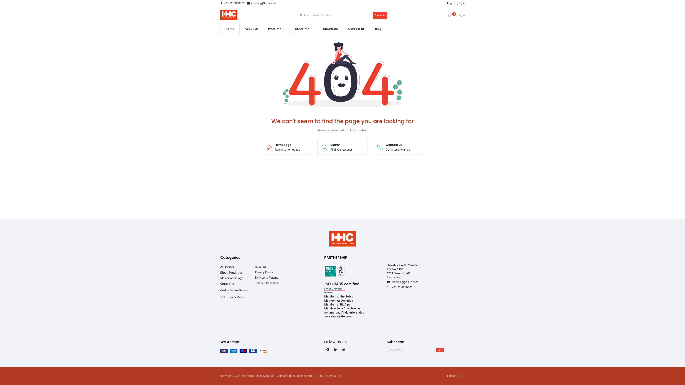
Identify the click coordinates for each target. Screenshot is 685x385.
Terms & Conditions (267, 283)
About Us (261, 266)
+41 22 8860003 (234, 3)
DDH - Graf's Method (233, 297)
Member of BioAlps (337, 304)
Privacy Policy (264, 272)
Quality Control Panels (234, 290)
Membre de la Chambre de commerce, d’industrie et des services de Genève (344, 312)
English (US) (454, 3)
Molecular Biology (231, 278)
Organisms (227, 283)
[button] (304, 15)
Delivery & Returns (266, 277)
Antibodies (227, 266)
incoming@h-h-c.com (263, 3)
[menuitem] (229, 29)
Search (380, 15)
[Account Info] (461, 15)
